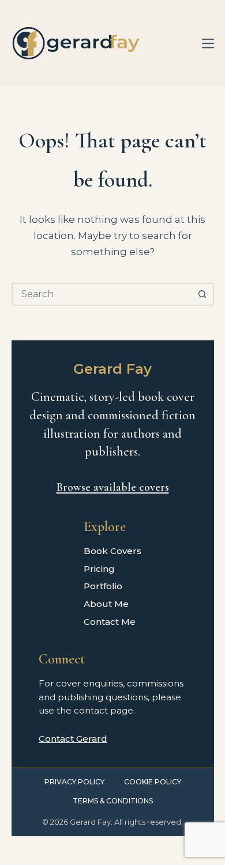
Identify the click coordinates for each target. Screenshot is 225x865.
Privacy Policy (74, 781)
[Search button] (202, 294)
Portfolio (103, 586)
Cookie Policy (152, 781)
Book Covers (112, 550)
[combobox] (102, 294)
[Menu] (208, 43)
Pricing (99, 568)
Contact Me (110, 621)
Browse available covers (113, 487)
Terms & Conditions (113, 800)
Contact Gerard (73, 738)
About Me (106, 603)
